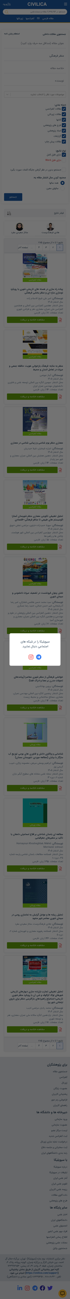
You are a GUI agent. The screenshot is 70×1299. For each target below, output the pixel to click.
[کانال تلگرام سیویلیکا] (38, 657)
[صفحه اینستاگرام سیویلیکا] (31, 657)
